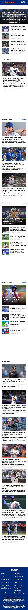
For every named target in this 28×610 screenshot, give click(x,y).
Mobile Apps (5, 579)
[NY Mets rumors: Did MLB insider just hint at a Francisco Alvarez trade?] (14, 252)
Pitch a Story (5, 582)
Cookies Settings (19, 593)
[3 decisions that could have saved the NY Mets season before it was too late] (14, 532)
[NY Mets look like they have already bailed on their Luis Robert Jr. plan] (14, 507)
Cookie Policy (18, 585)
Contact (3, 576)
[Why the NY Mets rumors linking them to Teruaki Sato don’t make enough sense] (14, 215)
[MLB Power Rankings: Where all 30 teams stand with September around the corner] (14, 77)
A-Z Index (4, 593)
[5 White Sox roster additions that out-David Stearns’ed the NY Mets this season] (14, 482)
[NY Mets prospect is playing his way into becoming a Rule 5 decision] (14, 134)
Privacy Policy (18, 582)
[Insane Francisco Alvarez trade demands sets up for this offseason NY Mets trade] (14, 237)
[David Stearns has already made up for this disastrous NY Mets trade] (14, 324)
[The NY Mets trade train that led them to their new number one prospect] (14, 295)
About (3, 573)
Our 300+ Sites (18, 576)
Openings (17, 573)
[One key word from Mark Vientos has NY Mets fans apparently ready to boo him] (14, 51)
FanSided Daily (18, 579)
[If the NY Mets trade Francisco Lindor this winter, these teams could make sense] (14, 245)
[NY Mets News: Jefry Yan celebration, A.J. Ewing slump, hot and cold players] (14, 430)
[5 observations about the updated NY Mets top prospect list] (14, 331)
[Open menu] (2, 2)
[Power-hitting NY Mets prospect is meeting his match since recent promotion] (14, 36)
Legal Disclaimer (6, 588)
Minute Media (10, 597)
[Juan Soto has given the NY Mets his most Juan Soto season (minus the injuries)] (14, 376)
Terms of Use (5, 585)
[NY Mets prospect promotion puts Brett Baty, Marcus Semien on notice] (14, 317)
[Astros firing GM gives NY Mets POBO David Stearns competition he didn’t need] (14, 29)
